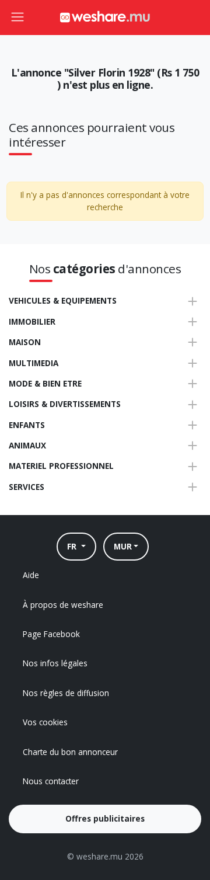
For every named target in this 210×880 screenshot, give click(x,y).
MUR (123, 546)
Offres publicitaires (105, 818)
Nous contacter (51, 781)
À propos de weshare (63, 604)
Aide (31, 574)
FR (73, 546)
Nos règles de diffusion (66, 692)
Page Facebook (51, 633)
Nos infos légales (55, 663)
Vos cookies (45, 722)
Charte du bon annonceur (70, 751)
